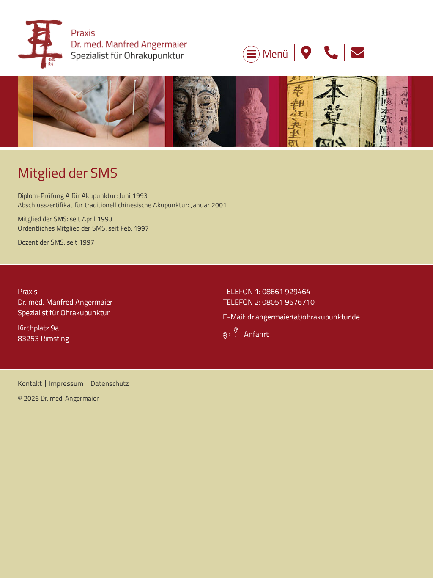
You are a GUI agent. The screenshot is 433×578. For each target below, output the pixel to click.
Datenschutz (109, 383)
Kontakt (30, 383)
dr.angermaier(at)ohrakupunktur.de (303, 316)
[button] (331, 52)
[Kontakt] (358, 52)
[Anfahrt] (306, 52)
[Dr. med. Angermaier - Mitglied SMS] (102, 44)
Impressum (66, 383)
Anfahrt (256, 334)
